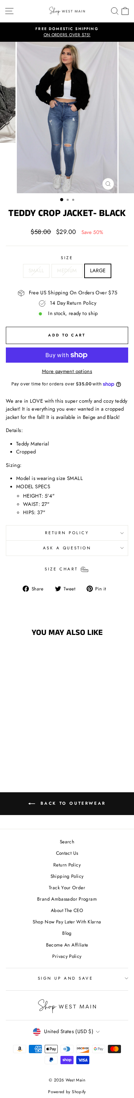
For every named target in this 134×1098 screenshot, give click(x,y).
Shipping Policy (67, 876)
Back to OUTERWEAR (72, 803)
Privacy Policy (66, 956)
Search (67, 841)
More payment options (67, 371)
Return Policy (67, 864)
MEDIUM (67, 270)
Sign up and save (65, 978)
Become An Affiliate (67, 944)
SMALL (36, 270)
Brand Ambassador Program (67, 898)
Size (67, 258)
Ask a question (67, 548)
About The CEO (67, 910)
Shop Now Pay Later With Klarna (67, 921)
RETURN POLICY (67, 533)
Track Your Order (67, 887)
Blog (66, 933)
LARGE (98, 270)
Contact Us (67, 853)
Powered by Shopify (67, 1092)
